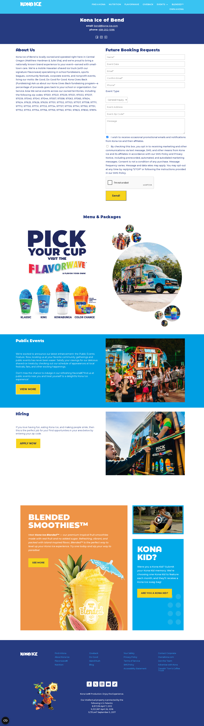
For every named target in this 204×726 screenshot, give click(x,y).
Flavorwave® (61, 661)
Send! (116, 195)
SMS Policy (129, 665)
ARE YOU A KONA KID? (154, 593)
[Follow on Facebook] (89, 684)
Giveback (148, 4)
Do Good (93, 657)
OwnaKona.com (166, 657)
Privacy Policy (130, 657)
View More (28, 389)
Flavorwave (131, 4)
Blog (91, 665)
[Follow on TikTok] (114, 684)
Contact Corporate (167, 653)
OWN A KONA (176, 9)
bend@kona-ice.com (106, 25)
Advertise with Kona (168, 665)
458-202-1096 (107, 29)
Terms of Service (132, 661)
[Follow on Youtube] (108, 684)
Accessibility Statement (135, 668)
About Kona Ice (62, 657)
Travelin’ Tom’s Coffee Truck (169, 669)
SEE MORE (38, 562)
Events (161, 4)
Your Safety (129, 653)
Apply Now (28, 443)
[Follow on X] (95, 684)
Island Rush (94, 661)
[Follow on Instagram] (102, 684)
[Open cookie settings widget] (5, 720)
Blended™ (178, 4)
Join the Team (165, 661)
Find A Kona (98, 4)
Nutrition (115, 4)
